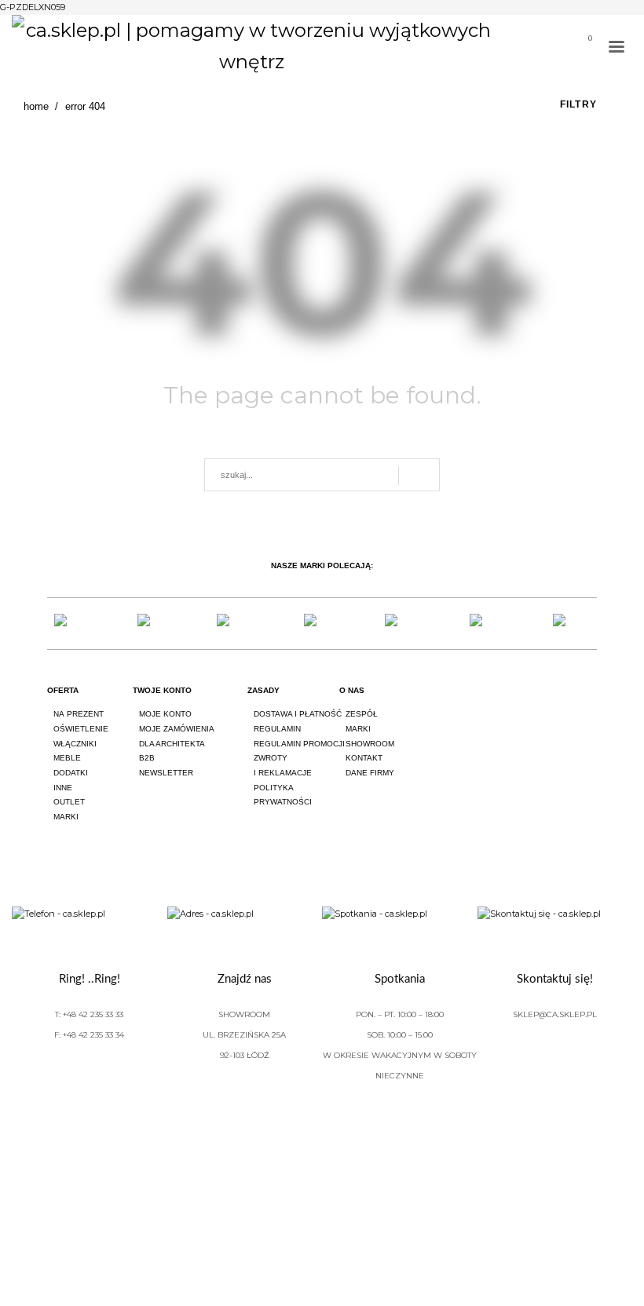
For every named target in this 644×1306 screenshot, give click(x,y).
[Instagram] (546, 704)
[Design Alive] (322, 623)
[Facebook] (502, 704)
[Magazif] (488, 623)
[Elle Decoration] (238, 623)
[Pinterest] (590, 704)
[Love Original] (73, 623)
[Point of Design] (571, 623)
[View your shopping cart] (584, 49)
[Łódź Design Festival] (156, 623)
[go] (419, 475)
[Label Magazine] (405, 623)
